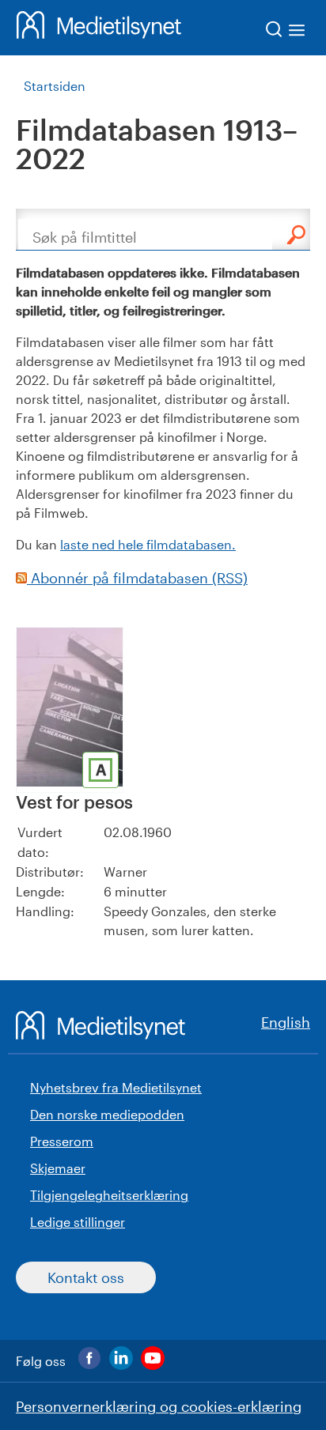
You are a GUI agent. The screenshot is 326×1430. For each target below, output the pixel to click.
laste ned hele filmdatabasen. (148, 544)
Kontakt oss (85, 1277)
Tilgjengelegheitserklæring (109, 1194)
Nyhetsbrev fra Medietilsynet (116, 1087)
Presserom (61, 1141)
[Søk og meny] (286, 32)
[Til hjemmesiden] (99, 27)
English (285, 1022)
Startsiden (54, 85)
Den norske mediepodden (107, 1114)
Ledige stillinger (77, 1221)
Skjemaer (57, 1167)
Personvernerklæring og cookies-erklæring (158, 1406)
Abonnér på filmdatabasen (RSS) (137, 578)
